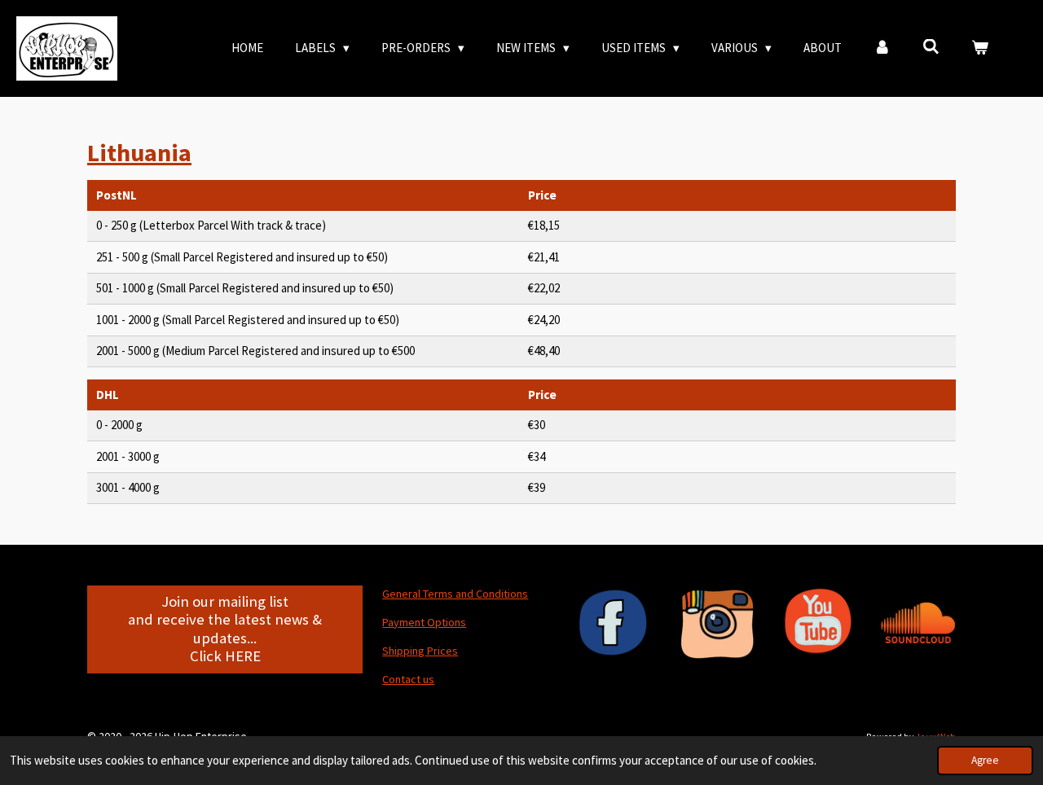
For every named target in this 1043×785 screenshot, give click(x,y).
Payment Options (424, 622)
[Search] (931, 47)
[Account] (882, 48)
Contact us (408, 679)
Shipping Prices (420, 650)
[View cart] (980, 48)
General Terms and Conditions (455, 593)
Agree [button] (985, 760)
